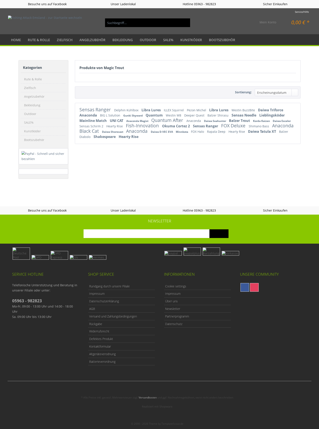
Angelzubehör (34, 96)
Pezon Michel (197, 110)
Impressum (97, 293)
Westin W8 (174, 115)
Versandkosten (148, 397)
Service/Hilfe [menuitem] (301, 11)
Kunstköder (32, 131)
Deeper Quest (194, 115)
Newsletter (172, 309)
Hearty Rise (115, 126)
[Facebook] (244, 287)
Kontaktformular (100, 346)
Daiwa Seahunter (215, 121)
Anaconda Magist (137, 121)
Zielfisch (30, 88)
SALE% (29, 122)
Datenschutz (173, 324)
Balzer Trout (240, 120)
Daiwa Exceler (282, 121)
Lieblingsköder (272, 115)
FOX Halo (198, 132)
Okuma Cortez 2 (176, 126)
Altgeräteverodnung (102, 354)
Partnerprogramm (177, 316)
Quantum (155, 115)
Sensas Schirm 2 (91, 126)
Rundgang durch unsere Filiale (109, 286)
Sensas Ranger (95, 110)
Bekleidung (32, 105)
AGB (92, 309)
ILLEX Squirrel (174, 110)
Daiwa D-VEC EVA (162, 132)
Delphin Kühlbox (126, 110)
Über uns (171, 301)
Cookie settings (175, 286)
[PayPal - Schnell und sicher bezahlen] (43, 156)
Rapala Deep (216, 132)
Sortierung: (243, 92)
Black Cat (89, 131)
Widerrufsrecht (99, 331)
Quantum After (167, 120)
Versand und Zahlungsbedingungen (113, 316)
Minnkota (182, 132)
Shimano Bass (259, 126)
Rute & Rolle (33, 79)
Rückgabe (95, 324)
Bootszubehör (34, 140)
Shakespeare (105, 136)
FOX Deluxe (234, 126)
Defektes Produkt (101, 339)
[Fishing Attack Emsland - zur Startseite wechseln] (45, 23)
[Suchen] (184, 22)
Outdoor (30, 114)
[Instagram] (254, 287)
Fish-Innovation (143, 126)
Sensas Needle (244, 115)
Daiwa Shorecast (113, 132)
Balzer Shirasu (218, 115)
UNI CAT (117, 120)
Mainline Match (93, 120)
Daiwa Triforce (270, 110)
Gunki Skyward (133, 115)
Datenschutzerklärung (104, 301)
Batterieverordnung (102, 361)
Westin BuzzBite (244, 110)
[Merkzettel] (246, 22)
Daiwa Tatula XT (262, 131)
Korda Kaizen (262, 121)
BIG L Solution (110, 115)
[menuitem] (147, 22)
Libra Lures (151, 110)
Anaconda (88, 115)
